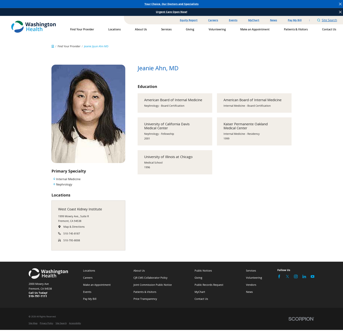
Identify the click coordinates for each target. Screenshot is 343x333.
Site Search (329, 20)
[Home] (33, 27)
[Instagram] (296, 276)
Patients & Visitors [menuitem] (296, 29)
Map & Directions (74, 226)
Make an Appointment (97, 285)
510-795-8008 (71, 240)
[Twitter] (287, 276)
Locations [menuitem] (114, 29)
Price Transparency (145, 299)
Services (251, 270)
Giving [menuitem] (190, 29)
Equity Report (188, 20)
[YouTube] (312, 276)
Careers (213, 20)
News (273, 20)
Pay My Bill (295, 20)
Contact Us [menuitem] (329, 29)
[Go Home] (52, 46)
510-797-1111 (38, 296)
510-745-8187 (71, 233)
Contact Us (201, 299)
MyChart (253, 20)
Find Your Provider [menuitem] (82, 29)
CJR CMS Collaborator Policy (150, 277)
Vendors (251, 285)
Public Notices (203, 270)
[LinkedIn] (304, 276)
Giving (198, 277)
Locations (89, 270)
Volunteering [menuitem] (217, 29)
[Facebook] (279, 276)
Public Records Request (209, 285)
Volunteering (254, 277)
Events (233, 20)
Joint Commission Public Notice (152, 285)
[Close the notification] (340, 4)
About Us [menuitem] (141, 29)
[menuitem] (33, 323)
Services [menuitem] (166, 29)
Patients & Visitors (144, 292)
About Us (139, 270)
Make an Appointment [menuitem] (255, 29)
